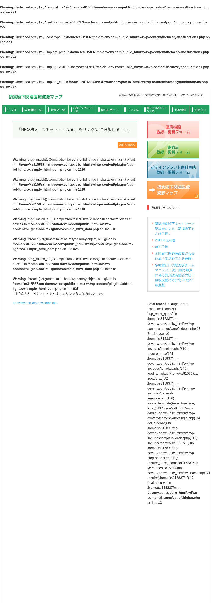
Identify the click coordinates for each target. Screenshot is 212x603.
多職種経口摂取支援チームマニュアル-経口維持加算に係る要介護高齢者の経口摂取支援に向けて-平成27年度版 (175, 275)
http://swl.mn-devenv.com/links (35, 303)
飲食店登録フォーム (173, 149)
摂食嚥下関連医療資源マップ (36, 97)
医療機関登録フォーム (173, 129)
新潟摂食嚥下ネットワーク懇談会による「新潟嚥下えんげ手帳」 (175, 228)
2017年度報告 (165, 240)
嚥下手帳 (161, 247)
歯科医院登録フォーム (173, 169)
